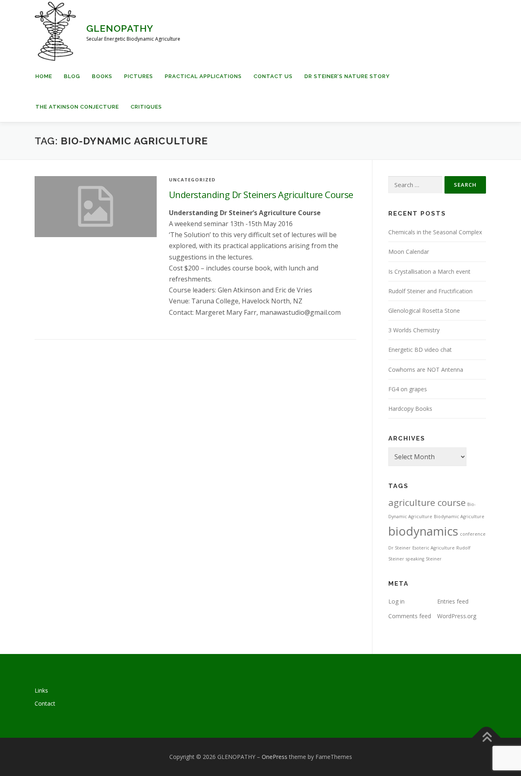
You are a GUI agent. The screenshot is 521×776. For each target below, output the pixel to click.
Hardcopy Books (410, 408)
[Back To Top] (486, 738)
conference (473, 534)
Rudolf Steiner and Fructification (430, 291)
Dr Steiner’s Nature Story (347, 76)
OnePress (274, 757)
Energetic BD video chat (420, 349)
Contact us (273, 76)
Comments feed (409, 616)
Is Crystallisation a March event (429, 271)
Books (102, 76)
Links (41, 690)
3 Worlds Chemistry (414, 330)
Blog (72, 76)
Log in (396, 601)
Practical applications (203, 76)
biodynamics (423, 531)
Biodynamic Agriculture (459, 516)
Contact (45, 703)
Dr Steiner (399, 548)
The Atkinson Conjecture (77, 107)
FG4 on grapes (407, 389)
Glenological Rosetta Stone (424, 310)
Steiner (434, 559)
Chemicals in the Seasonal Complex (435, 232)
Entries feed (452, 601)
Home (43, 76)
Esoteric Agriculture (433, 548)
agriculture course (427, 502)
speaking (415, 559)
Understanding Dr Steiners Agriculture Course (261, 194)
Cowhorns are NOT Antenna (425, 369)
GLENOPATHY (119, 28)
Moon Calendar (408, 251)
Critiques (146, 107)
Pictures (138, 76)
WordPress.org (456, 616)
